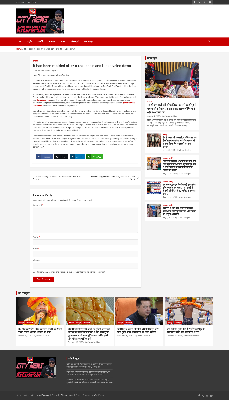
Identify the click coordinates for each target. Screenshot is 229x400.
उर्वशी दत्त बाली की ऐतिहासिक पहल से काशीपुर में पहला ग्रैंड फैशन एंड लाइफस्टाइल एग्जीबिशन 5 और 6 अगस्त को (171, 108)
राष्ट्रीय (29, 41)
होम (20, 41)
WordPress (99, 395)
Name (36, 237)
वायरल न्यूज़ (88, 41)
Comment (38, 205)
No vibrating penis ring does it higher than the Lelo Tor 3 (113, 178)
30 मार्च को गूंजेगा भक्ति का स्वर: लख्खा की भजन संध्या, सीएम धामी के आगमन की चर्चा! (40, 330)
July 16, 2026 (168, 197)
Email (36, 248)
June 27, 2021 (39, 71)
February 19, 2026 (75, 342)
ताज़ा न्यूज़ (152, 58)
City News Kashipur (169, 116)
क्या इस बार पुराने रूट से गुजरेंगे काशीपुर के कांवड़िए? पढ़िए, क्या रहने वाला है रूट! (185, 330)
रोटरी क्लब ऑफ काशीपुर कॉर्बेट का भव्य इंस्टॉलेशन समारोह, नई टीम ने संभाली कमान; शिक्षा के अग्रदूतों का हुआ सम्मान (180, 142)
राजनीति (40, 41)
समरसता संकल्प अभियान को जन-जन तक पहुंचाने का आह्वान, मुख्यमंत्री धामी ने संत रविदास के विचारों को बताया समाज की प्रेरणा (179, 166)
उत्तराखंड (52, 41)
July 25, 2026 (168, 174)
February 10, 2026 (124, 336)
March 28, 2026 (24, 336)
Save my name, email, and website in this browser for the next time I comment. (71, 272)
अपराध (63, 41)
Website (36, 260)
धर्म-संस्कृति (75, 41)
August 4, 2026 (153, 116)
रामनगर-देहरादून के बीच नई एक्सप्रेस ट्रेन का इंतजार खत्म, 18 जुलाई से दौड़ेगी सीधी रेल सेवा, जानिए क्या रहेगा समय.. (179, 189)
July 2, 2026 (168, 218)
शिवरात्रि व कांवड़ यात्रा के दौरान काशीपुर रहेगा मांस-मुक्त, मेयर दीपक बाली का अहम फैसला (138, 330)
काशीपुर (149, 101)
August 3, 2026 (169, 150)
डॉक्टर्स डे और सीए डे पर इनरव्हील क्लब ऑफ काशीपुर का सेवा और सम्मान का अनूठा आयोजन (179, 211)
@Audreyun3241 (53, 71)
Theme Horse (67, 395)
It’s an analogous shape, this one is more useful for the (58, 178)
